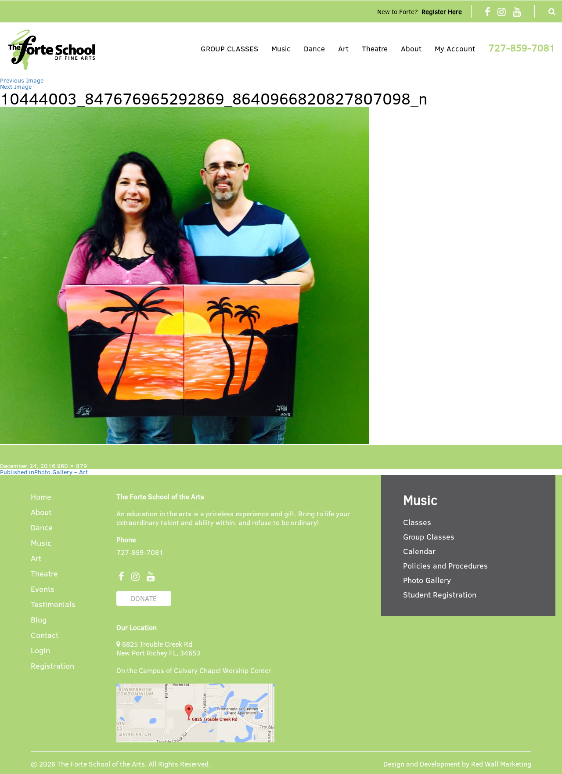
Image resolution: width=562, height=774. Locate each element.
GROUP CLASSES (229, 48)
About (411, 48)
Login (40, 650)
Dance (314, 48)
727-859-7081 (521, 47)
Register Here (442, 11)
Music (281, 48)
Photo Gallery (427, 580)
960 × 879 (72, 465)
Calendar (419, 551)
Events (42, 589)
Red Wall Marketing (501, 763)
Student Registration (439, 594)
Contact (44, 635)
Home (41, 497)
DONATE (144, 598)
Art (343, 48)
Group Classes (428, 536)
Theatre (375, 48)
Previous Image (21, 80)
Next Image (16, 86)
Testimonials (53, 604)
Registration (52, 666)
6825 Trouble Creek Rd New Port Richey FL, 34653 (158, 648)
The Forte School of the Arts (101, 763)
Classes (417, 522)
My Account (455, 48)
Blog (39, 620)
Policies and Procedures (445, 565)
